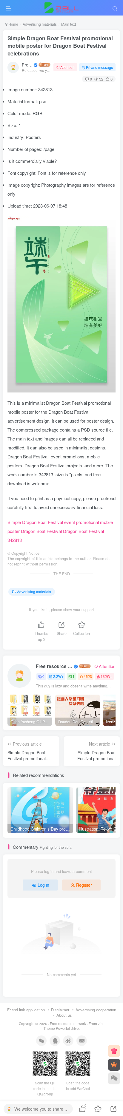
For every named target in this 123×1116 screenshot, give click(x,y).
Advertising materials (40, 24)
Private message (99, 67)
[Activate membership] (114, 1065)
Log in (43, 885)
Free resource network (27, 65)
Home (12, 24)
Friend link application (26, 1010)
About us (64, 1015)
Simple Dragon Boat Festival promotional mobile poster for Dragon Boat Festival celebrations (60, 45)
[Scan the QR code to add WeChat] (114, 1078)
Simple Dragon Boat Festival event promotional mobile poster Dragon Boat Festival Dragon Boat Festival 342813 (60, 531)
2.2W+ (58, 676)
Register (84, 885)
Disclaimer (60, 1010)
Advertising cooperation (96, 1010)
